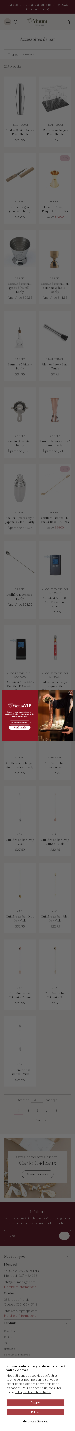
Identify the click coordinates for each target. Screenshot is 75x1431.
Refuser (35, 1412)
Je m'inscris (19, 727)
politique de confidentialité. (33, 1392)
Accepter (36, 1402)
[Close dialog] (70, 693)
